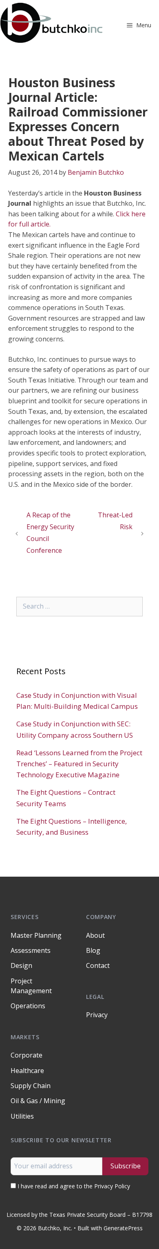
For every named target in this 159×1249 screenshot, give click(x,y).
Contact (98, 965)
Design (21, 965)
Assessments (31, 950)
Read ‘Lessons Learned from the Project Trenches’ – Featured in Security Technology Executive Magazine (79, 763)
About (95, 935)
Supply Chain (31, 1085)
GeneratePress (123, 1228)
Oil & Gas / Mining (38, 1100)
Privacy (97, 1014)
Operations (28, 1005)
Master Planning (36, 935)
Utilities (22, 1116)
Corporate (26, 1055)
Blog (93, 950)
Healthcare (27, 1070)
